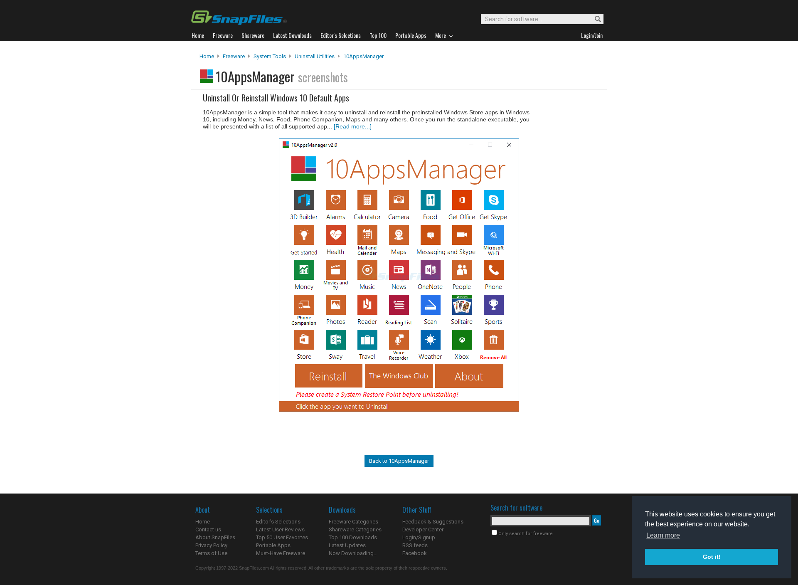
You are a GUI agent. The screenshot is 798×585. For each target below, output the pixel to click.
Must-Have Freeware (280, 553)
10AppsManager (363, 56)
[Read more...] (353, 126)
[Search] (594, 19)
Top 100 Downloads (353, 537)
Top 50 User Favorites (282, 537)
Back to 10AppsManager (399, 461)
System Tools (270, 56)
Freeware (234, 56)
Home (207, 56)
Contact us (208, 529)
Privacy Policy (211, 545)
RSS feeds (415, 545)
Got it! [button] (712, 556)
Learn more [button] (663, 535)
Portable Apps (273, 545)
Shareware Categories (355, 529)
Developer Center (422, 529)
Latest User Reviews (280, 529)
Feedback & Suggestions (432, 521)
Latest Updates (347, 545)
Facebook (414, 553)
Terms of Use (211, 553)
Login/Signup (418, 537)
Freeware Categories (353, 521)
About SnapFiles (215, 537)
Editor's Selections (278, 521)
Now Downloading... (353, 553)
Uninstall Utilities (315, 56)
